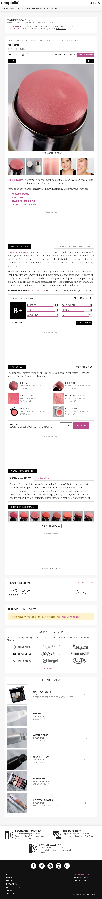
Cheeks (42, 40)
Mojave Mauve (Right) (75, 396)
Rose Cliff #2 (26, 396)
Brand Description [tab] (20, 478)
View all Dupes (84, 367)
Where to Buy (86, 55)
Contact (10, 877)
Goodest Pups (79, 881)
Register (81, 425)
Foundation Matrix (33, 9)
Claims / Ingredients (23, 201)
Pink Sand (24, 409)
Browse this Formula (24, 204)
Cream (60, 40)
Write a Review (86, 582)
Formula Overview (36, 290)
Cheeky (23, 383)
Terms (9, 890)
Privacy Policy (13, 887)
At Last (13, 44)
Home (11, 40)
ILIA (10, 48)
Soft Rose (70, 383)
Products (21, 40)
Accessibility (12, 894)
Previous (88, 61)
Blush (51, 40)
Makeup (33, 40)
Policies (10, 881)
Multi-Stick (72, 40)
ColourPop (13, 28)
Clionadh (12, 26)
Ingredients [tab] (42, 478)
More (57, 9)
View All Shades (51, 526)
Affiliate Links (71, 246)
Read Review (17, 323)
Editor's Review (20, 194)
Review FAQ (11, 884)
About (9, 874)
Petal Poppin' (71, 409)
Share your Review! (70, 616)
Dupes (72, 55)
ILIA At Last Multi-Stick (21, 252)
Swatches (48, 9)
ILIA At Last (14, 179)
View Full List (51, 668)
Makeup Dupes (16, 9)
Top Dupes (17, 197)
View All (33, 20)
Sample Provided (85, 246)
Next (92, 61)
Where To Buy (84, 323)
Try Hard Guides (81, 877)
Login (93, 3)
